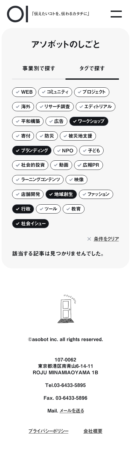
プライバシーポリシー (48, 431)
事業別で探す (38, 68)
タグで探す (92, 68)
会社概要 (92, 431)
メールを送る (72, 410)
